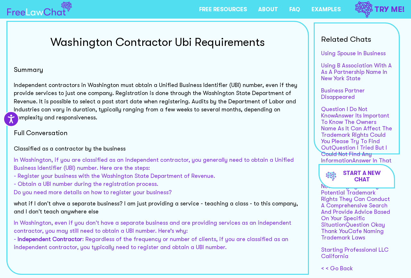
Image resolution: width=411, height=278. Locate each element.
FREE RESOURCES (223, 9)
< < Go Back (337, 268)
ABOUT (268, 9)
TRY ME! (389, 9)
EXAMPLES (326, 9)
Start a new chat (362, 176)
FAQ (294, 9)
